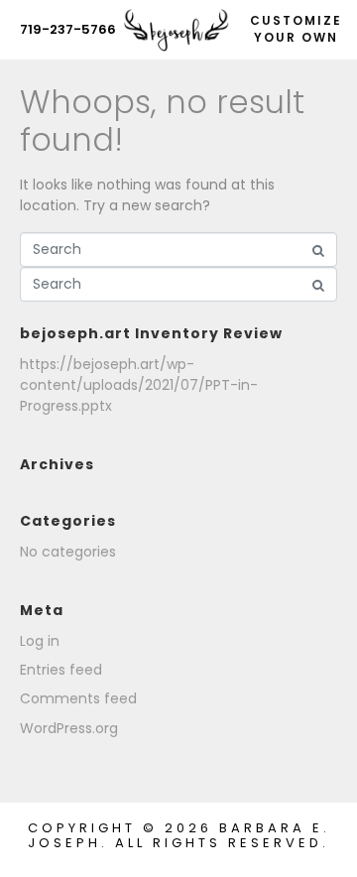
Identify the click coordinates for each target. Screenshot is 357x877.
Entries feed (61, 670)
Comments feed (78, 698)
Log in (40, 641)
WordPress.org (69, 728)
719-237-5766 (68, 29)
